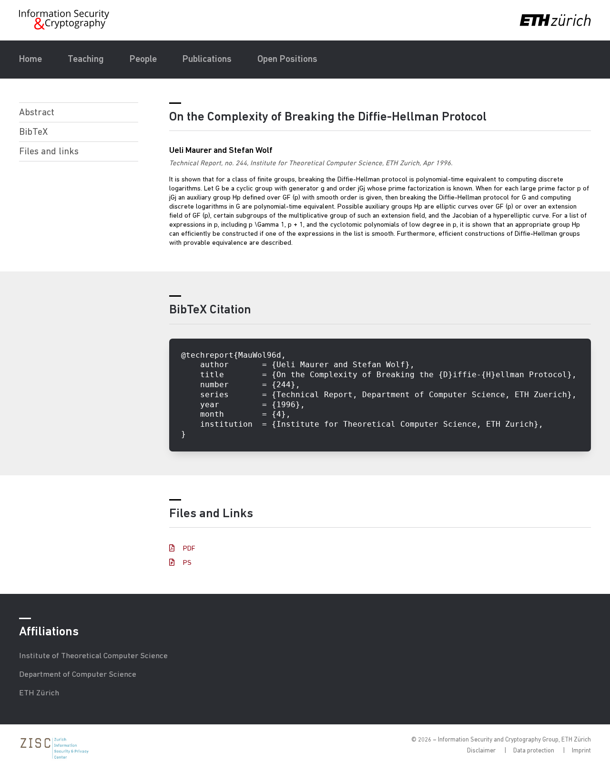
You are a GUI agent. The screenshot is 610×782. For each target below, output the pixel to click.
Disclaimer (481, 751)
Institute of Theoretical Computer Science (93, 656)
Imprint (581, 751)
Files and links (49, 152)
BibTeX (33, 132)
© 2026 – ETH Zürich (501, 740)
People (143, 59)
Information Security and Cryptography (65, 20)
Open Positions (287, 59)
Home (30, 59)
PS (186, 563)
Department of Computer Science (77, 675)
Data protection (533, 751)
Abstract (36, 113)
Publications (207, 59)
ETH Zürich (39, 693)
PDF (188, 548)
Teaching (86, 59)
